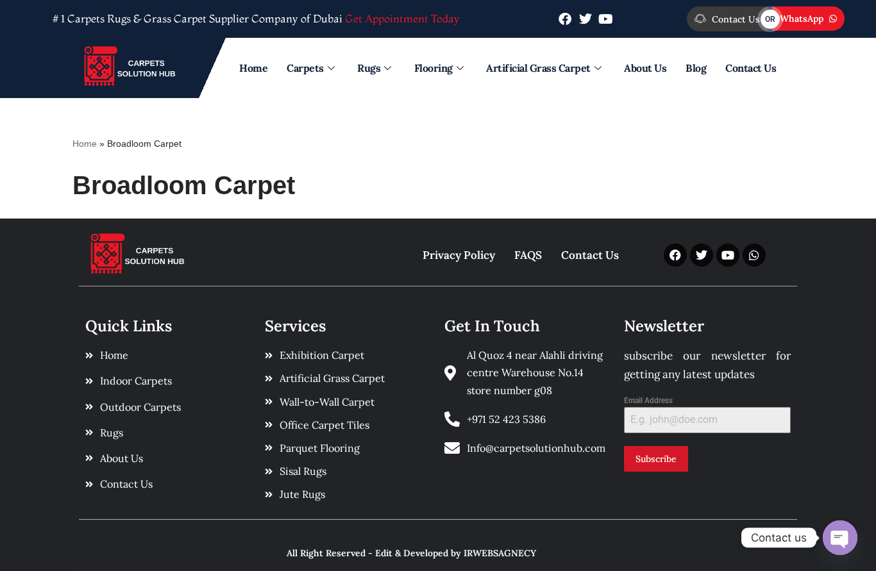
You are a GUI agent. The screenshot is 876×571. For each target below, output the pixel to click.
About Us (645, 68)
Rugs (368, 68)
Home (253, 68)
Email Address (648, 400)
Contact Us (750, 68)
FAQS (528, 255)
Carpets (305, 68)
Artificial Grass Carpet (538, 68)
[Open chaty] (840, 537)
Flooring (433, 68)
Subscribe (656, 459)
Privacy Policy (459, 255)
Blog (696, 68)
